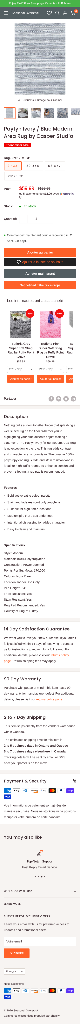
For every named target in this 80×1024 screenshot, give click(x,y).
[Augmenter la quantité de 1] (49, 219)
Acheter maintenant (40, 273)
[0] (72, 13)
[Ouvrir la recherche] (57, 13)
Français (11, 971)
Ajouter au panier (40, 252)
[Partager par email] (73, 399)
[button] (47, 195)
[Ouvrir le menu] (6, 13)
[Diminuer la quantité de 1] (23, 219)
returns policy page (49, 699)
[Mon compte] (65, 13)
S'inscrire (17, 953)
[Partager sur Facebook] (51, 399)
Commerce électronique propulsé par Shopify (32, 1015)
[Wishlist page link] (49, 12)
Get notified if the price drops (40, 285)
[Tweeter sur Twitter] (66, 399)
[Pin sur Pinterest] (58, 399)
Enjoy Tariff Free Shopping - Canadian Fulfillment (40, 3)
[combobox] (20, 369)
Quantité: (10, 218)
